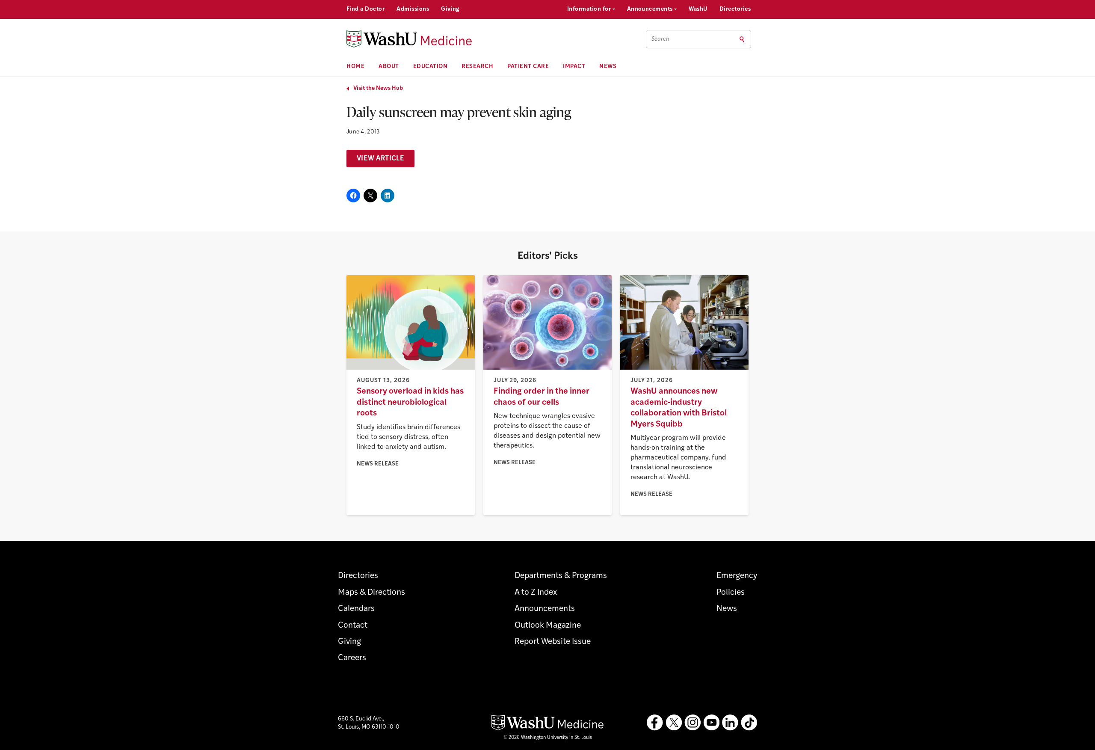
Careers (352, 658)
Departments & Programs (561, 576)
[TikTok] (749, 722)
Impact (574, 66)
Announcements (651, 9)
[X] (674, 722)
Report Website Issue (553, 642)
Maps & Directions (371, 593)
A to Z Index (536, 593)
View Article (380, 158)
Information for (590, 9)
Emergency (736, 576)
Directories (735, 9)
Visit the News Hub (378, 88)
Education (430, 66)
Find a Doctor (365, 9)
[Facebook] (655, 722)
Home (355, 66)
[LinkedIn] (730, 722)
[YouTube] (711, 722)
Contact (352, 626)
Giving (450, 9)
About (389, 66)
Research (477, 66)
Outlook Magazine (548, 626)
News (607, 66)
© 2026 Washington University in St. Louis (547, 737)
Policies (730, 593)
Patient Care (528, 66)
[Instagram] (692, 722)
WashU (698, 9)
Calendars (356, 609)
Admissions (413, 9)
